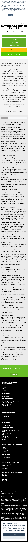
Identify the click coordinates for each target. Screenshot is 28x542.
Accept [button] (11, 15)
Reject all (14, 537)
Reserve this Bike (14, 49)
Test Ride (15, 39)
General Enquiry (15, 36)
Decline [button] (17, 15)
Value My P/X (15, 42)
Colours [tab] (11, 117)
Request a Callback (14, 45)
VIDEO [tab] (24, 117)
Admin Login (3, 493)
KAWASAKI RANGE (5, 23)
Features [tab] (4, 117)
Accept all (14, 534)
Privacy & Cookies (11, 493)
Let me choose (21, 530)
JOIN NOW (14, 374)
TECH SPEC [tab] (17, 117)
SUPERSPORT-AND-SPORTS (15, 23)
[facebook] (3, 475)
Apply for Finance (14, 54)
